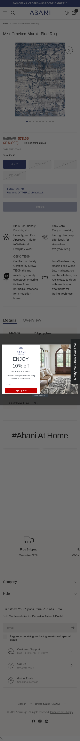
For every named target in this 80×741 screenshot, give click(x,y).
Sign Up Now (21, 391)
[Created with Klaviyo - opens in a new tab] (40, 395)
